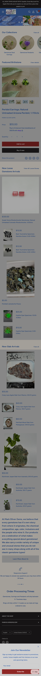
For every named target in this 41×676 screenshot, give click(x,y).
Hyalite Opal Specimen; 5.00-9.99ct (26, 332)
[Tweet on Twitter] (33, 158)
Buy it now (20, 150)
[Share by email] (37, 158)
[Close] (38, 646)
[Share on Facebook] (26, 158)
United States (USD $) (20, 632)
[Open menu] (3, 12)
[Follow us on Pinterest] (7, 642)
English (5, 632)
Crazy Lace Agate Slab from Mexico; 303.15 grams (19, 395)
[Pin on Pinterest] (30, 158)
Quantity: (5, 137)
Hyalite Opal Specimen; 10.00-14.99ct (26, 316)
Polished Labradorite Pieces (11, 304)
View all (36, 32)
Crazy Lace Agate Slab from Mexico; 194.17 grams (25, 408)
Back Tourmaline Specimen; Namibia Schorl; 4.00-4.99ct (25, 251)
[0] (37, 12)
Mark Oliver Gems (8, 118)
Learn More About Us (20, 559)
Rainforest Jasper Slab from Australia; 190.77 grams (25, 489)
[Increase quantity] (22, 137)
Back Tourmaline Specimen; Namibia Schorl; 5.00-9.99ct (25, 235)
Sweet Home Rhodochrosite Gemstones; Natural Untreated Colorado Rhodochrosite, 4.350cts (18, 221)
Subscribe (20, 672)
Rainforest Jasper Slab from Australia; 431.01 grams (25, 505)
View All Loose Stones (31, 168)
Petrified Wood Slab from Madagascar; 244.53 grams (25, 424)
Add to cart (21, 144)
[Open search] (29, 12)
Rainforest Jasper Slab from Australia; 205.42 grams (20, 476)
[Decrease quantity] (12, 137)
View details (35, 62)
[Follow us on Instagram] (3, 642)
